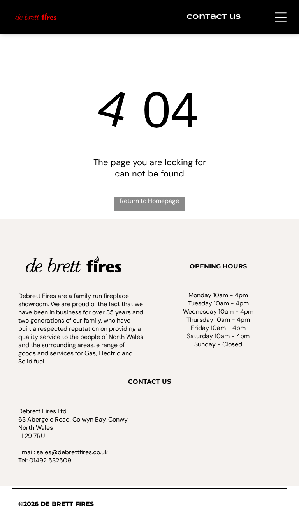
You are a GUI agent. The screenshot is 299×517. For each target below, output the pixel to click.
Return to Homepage (149, 201)
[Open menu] (281, 17)
